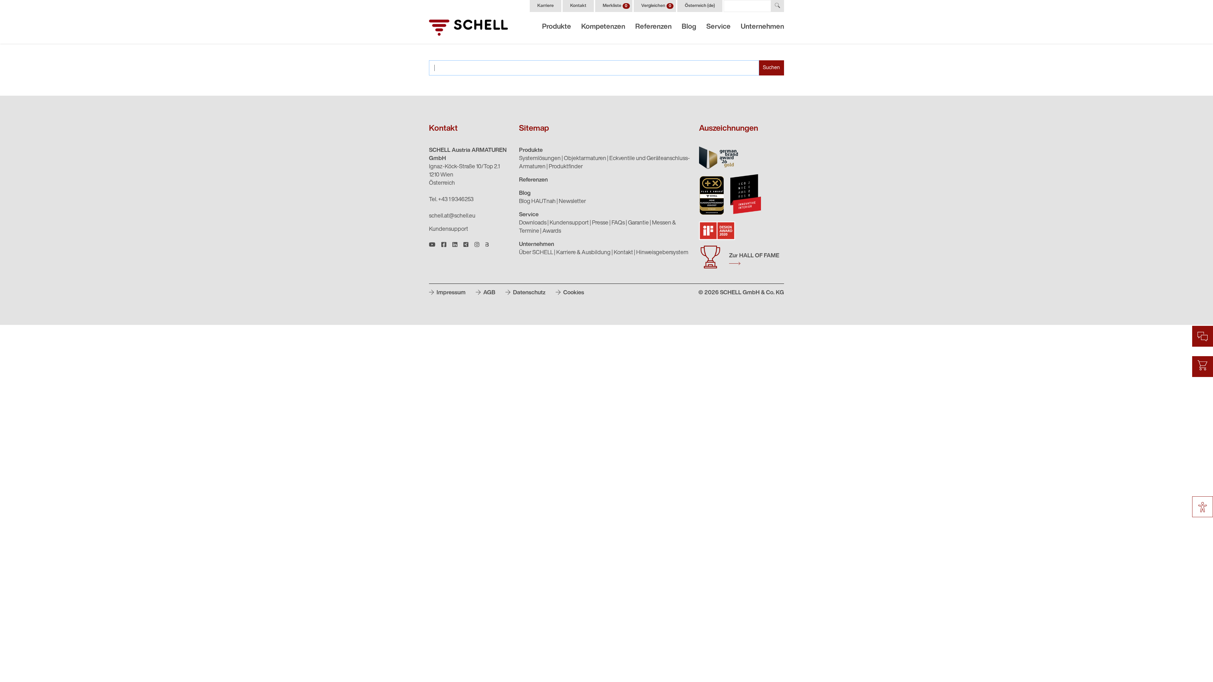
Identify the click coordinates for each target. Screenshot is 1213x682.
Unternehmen (762, 27)
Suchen (771, 67)
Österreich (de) (700, 5)
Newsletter (572, 202)
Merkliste (615, 5)
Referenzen (653, 27)
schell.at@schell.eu (452, 216)
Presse (600, 223)
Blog (689, 27)
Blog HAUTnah (537, 202)
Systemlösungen (540, 159)
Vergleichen (656, 5)
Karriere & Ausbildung (583, 253)
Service (718, 27)
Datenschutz (529, 293)
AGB (488, 293)
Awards (551, 231)
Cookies (573, 293)
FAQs (618, 223)
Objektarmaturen (585, 159)
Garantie (638, 223)
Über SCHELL (536, 253)
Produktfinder (566, 167)
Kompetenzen (603, 27)
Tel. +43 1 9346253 (451, 200)
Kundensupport (448, 229)
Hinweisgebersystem (662, 253)
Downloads (532, 223)
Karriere (545, 5)
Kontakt (578, 5)
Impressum (450, 293)
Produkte (556, 27)
